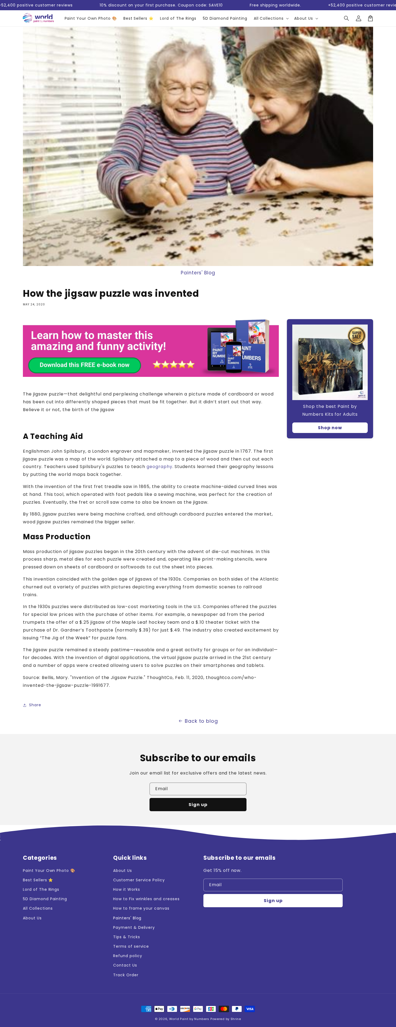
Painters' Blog (198, 272)
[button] (347, 18)
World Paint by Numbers (189, 1019)
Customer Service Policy (139, 880)
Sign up (198, 804)
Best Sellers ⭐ (38, 880)
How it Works (126, 889)
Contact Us (125, 965)
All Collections (38, 908)
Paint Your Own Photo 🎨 (49, 870)
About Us (32, 918)
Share (35, 705)
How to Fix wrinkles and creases (146, 899)
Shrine (236, 1019)
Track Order (125, 975)
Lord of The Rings (41, 889)
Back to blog (201, 721)
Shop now (330, 428)
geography (159, 466)
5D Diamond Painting (45, 899)
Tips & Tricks (126, 937)
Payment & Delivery (134, 927)
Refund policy (127, 955)
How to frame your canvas (141, 908)
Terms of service (131, 946)
